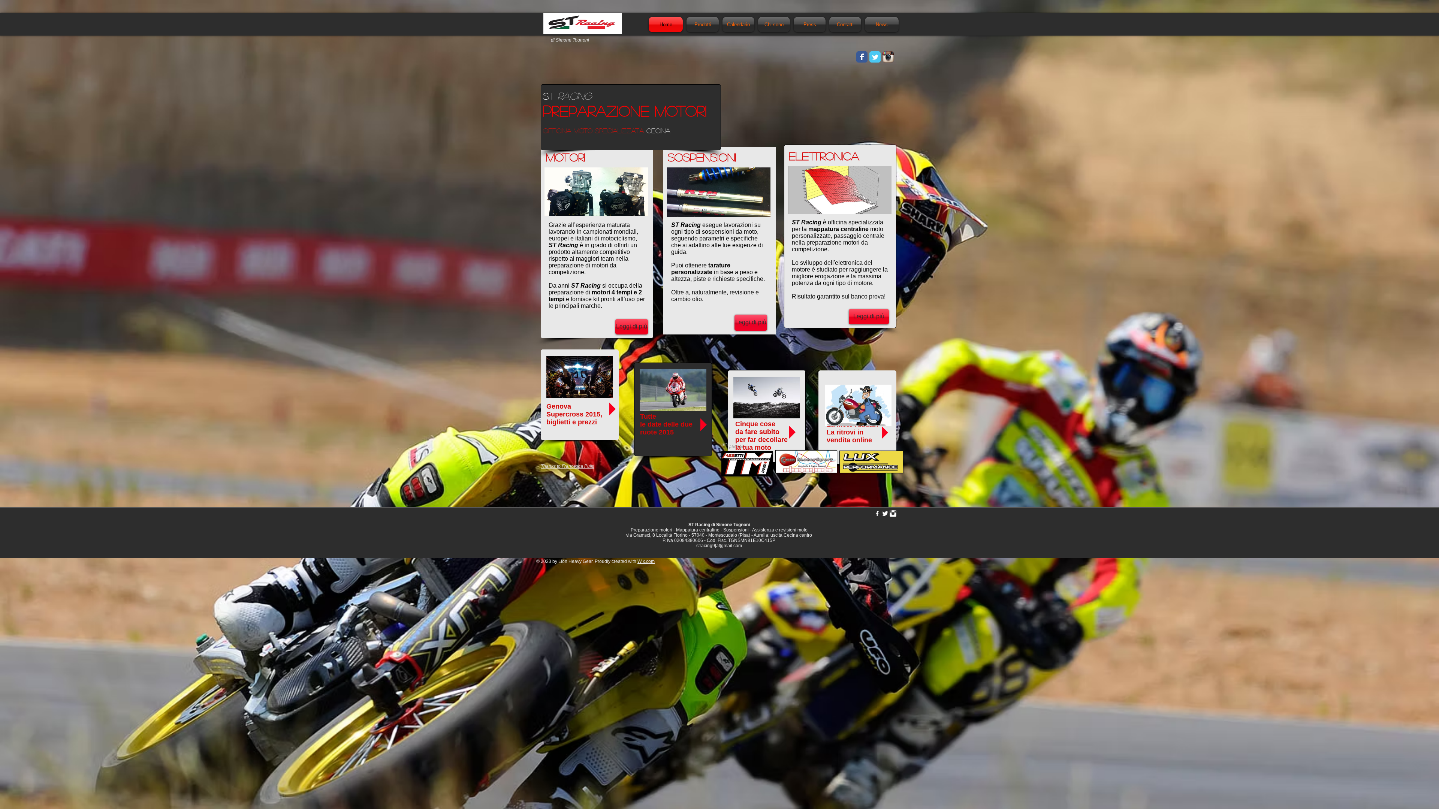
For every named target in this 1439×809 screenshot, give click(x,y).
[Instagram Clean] (893, 513)
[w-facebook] (877, 513)
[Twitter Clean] (885, 513)
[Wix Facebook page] (862, 57)
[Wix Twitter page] (875, 57)
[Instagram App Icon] (888, 57)
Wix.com (646, 561)
